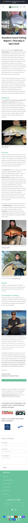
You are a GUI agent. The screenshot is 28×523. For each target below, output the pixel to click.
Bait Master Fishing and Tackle (11, 522)
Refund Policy (6, 487)
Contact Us (6, 494)
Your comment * (6, 455)
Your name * (5, 442)
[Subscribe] (21, 504)
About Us (5, 476)
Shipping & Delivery (8, 480)
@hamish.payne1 (16, 278)
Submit (5, 467)
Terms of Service (7, 483)
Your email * (5, 449)
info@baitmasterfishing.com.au (10, 394)
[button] (3, 7)
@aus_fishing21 (5, 146)
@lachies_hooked (6, 247)
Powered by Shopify (22, 522)
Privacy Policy (6, 490)
